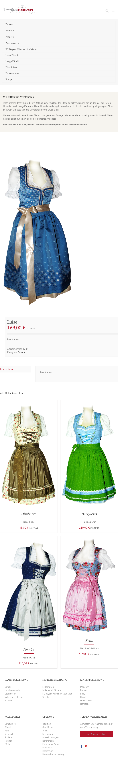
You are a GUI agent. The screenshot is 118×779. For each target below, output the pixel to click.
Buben (83, 690)
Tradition (46, 723)
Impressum (47, 750)
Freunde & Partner (51, 744)
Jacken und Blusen (13, 697)
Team (44, 730)
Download (47, 747)
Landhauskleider (13, 690)
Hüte (7, 730)
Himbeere (28, 513)
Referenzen (48, 740)
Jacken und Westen (51, 690)
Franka (28, 649)
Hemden (84, 703)
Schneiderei (48, 734)
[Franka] (28, 537)
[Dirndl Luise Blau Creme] (59, 232)
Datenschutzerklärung (53, 754)
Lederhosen (10, 693)
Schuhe (8, 700)
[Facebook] (81, 746)
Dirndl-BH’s (10, 723)
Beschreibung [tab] (7, 369)
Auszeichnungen (50, 737)
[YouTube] (86, 746)
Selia (89, 640)
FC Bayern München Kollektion (57, 693)
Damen (21, 352)
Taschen (8, 740)
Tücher (8, 744)
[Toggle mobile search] (107, 10)
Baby (82, 693)
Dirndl (8, 686)
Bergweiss (89, 513)
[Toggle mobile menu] (113, 10)
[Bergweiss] (89, 402)
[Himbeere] (28, 402)
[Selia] (89, 537)
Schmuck (9, 734)
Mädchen (84, 686)
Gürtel (8, 727)
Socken (8, 737)
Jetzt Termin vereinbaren (97, 734)
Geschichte (47, 727)
